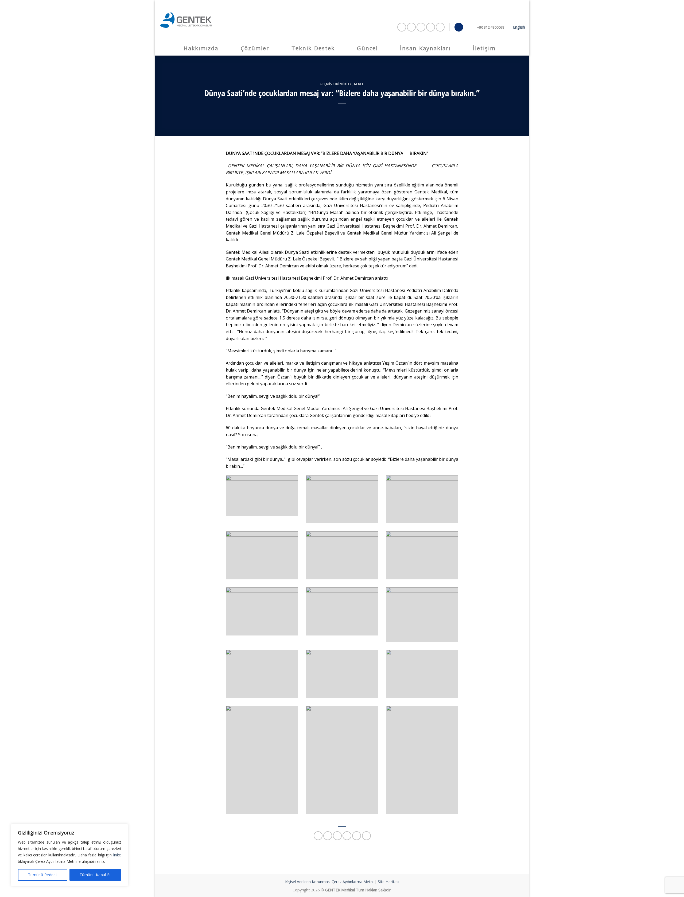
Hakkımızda (201, 48)
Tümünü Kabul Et (95, 874)
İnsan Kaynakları (425, 48)
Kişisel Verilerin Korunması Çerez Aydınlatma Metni (329, 881)
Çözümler (255, 48)
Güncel (367, 48)
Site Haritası (388, 881)
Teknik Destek (313, 48)
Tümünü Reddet (42, 874)
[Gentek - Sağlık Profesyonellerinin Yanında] (185, 20)
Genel (358, 83)
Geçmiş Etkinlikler (336, 83)
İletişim (484, 48)
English (519, 27)
